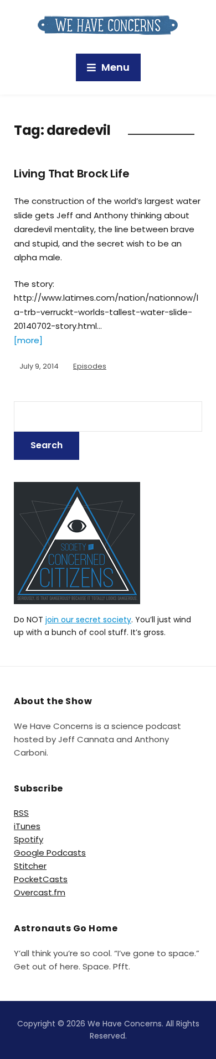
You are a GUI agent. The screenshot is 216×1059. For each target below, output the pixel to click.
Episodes (89, 366)
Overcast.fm (39, 892)
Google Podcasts (50, 852)
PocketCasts (41, 879)
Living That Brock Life (72, 173)
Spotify (28, 839)
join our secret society (88, 619)
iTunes (27, 826)
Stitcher (30, 866)
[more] (28, 340)
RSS (21, 813)
